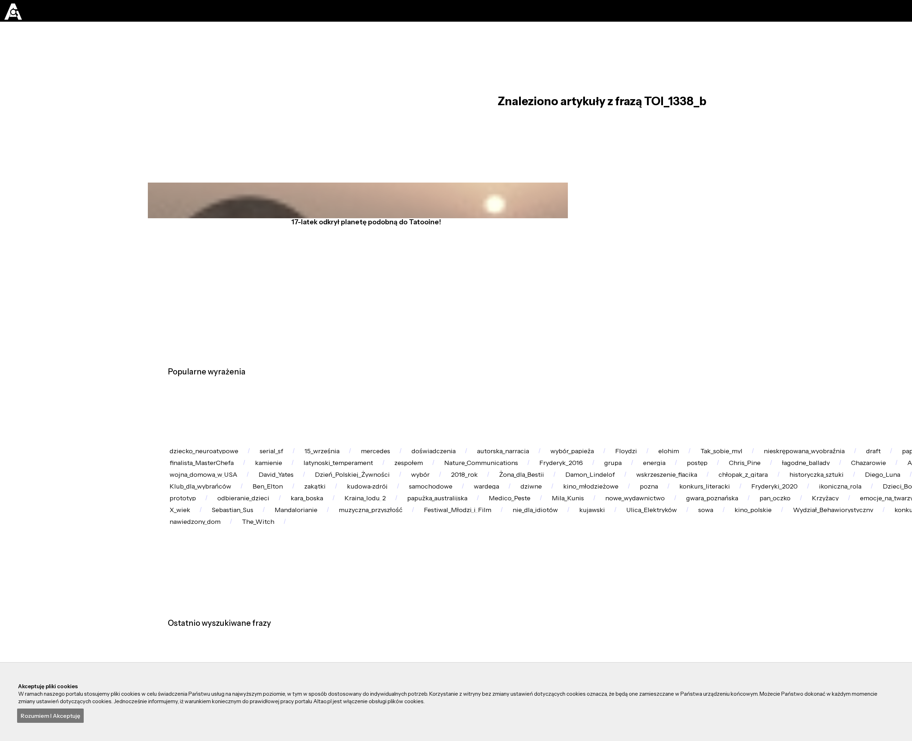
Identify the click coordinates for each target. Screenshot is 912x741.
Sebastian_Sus (334, 636)
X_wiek (269, 636)
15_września (356, 469)
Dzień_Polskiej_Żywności (739, 525)
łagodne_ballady (322, 525)
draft (183, 497)
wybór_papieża (662, 469)
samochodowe (198, 581)
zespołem (678, 497)
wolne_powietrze (627, 552)
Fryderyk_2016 (860, 497)
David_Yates (648, 525)
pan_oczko (846, 608)
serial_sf (293, 469)
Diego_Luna (549, 552)
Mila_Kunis (597, 608)
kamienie (508, 497)
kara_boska (280, 608)
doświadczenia (494, 469)
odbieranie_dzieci (202, 608)
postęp (186, 525)
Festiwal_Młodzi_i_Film (601, 636)
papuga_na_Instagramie (260, 497)
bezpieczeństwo (200, 636)
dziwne (325, 581)
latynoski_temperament (593, 497)
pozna (469, 581)
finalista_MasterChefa (426, 497)
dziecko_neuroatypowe (211, 469)
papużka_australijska (438, 608)
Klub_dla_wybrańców (719, 552)
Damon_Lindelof (201, 552)
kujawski (763, 636)
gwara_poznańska (769, 608)
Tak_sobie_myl (850, 469)
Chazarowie (399, 525)
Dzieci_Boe (774, 581)
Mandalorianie (412, 636)
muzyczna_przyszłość (500, 636)
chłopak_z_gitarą (383, 552)
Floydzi (729, 469)
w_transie (345, 497)
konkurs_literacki (538, 581)
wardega (268, 581)
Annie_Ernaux (472, 525)
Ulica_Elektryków (837, 636)
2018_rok (877, 525)
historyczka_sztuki (470, 552)
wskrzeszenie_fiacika (292, 552)
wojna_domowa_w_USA (561, 525)
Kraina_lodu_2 (352, 608)
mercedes (423, 469)
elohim (784, 469)
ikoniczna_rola (702, 581)
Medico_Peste (525, 608)
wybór (820, 525)
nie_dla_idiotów (693, 636)
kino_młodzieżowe (398, 581)
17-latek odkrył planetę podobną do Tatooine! (362, 252)
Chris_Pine (247, 525)
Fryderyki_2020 (623, 581)
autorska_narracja (578, 469)
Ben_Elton (800, 552)
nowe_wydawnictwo (678, 608)
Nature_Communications (765, 497)
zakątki (859, 552)
